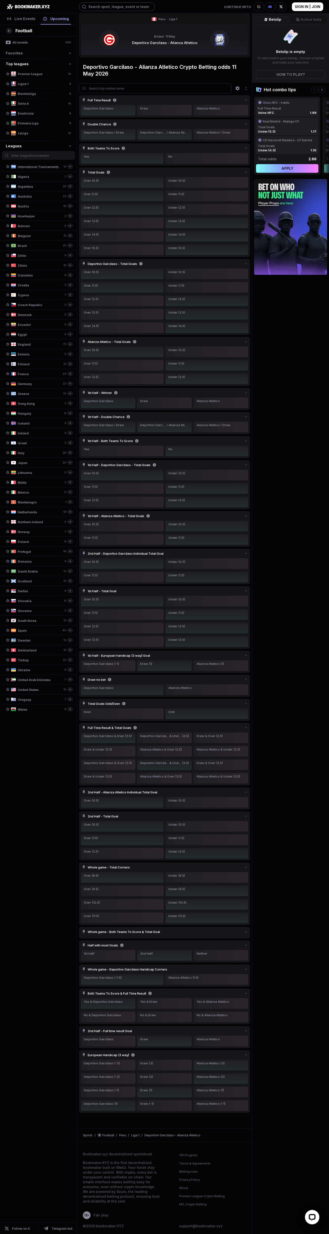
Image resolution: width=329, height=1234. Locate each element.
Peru (167, 19)
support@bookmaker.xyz (201, 1226)
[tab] (21, 19)
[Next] (322, 90)
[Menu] (237, 88)
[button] (8, 74)
